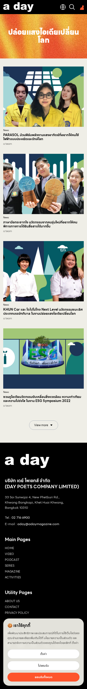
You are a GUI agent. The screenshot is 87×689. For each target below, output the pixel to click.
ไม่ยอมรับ (43, 665)
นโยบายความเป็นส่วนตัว (58, 638)
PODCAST (12, 560)
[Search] (72, 7)
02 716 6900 (21, 517)
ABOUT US (12, 601)
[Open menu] (81, 7)
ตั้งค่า (75, 643)
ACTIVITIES (13, 577)
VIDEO (9, 554)
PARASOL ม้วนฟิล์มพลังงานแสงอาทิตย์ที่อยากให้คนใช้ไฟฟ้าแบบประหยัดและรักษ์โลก (41, 137)
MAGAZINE (12, 571)
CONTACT (12, 607)
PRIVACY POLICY (17, 613)
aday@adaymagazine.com (38, 524)
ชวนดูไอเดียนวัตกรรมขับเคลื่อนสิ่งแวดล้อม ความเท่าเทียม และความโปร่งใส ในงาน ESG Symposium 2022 (42, 398)
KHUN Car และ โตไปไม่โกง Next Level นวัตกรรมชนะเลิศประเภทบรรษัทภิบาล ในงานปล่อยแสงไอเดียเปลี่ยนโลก (43, 311)
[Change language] (63, 7)
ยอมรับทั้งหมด (43, 677)
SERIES (9, 565)
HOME (9, 548)
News (6, 130)
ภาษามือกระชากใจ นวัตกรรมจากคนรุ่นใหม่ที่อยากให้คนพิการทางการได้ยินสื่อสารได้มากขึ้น (40, 224)
